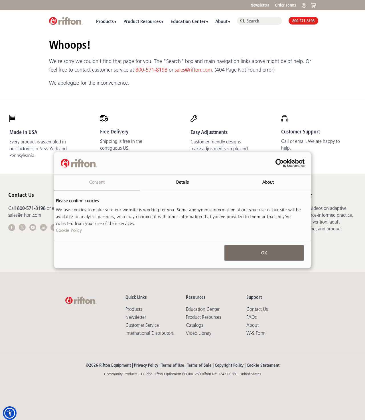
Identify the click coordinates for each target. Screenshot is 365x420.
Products (105, 21)
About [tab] (268, 181)
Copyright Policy (229, 365)
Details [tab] (182, 181)
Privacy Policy (146, 365)
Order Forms (285, 5)
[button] (9, 413)
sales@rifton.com (193, 70)
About (221, 21)
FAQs (251, 317)
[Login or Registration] (305, 5)
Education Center (188, 21)
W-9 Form (255, 333)
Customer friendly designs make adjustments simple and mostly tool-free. (219, 148)
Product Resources (142, 21)
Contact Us (257, 309)
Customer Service (142, 325)
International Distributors (149, 333)
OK (264, 252)
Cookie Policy (69, 230)
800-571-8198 (303, 20)
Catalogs (194, 325)
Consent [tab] (97, 181)
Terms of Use (172, 365)
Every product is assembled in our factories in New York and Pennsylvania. (38, 148)
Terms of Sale (199, 365)
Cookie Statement (263, 365)
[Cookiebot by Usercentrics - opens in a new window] (280, 163)
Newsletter (260, 5)
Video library (198, 333)
